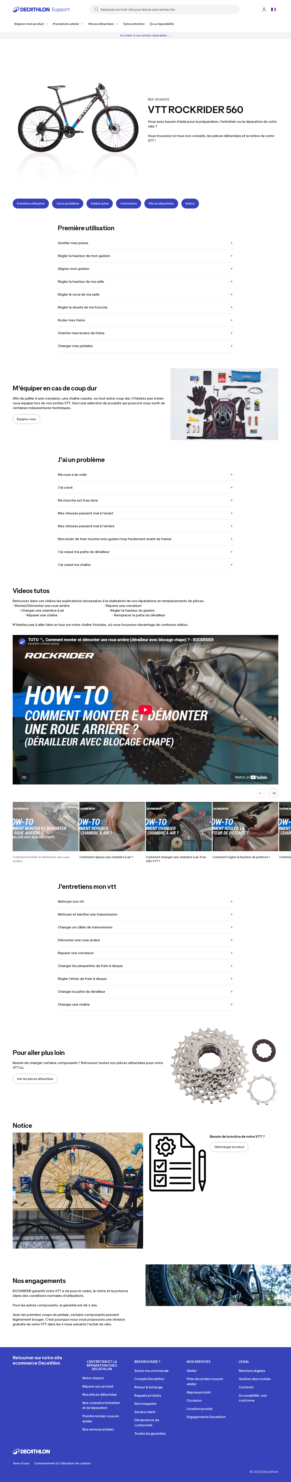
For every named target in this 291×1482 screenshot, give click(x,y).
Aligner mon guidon (73, 269)
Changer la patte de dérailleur (81, 992)
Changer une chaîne (74, 1004)
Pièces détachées (161, 203)
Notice (190, 203)
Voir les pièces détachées (35, 1078)
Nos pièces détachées (99, 1394)
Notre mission (93, 1378)
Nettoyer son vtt (71, 901)
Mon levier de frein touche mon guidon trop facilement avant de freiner (115, 539)
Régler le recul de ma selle (78, 294)
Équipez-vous (26, 419)
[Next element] (273, 793)
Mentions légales (252, 1371)
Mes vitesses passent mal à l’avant (85, 513)
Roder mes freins (71, 320)
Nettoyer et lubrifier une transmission (87, 914)
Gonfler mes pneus (73, 243)
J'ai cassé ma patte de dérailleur (83, 552)
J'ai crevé (65, 487)
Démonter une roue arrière (79, 940)
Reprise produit (199, 1392)
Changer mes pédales (75, 346)
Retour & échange (148, 1387)
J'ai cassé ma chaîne (74, 565)
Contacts (246, 1387)
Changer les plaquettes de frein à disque (90, 966)
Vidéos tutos (100, 203)
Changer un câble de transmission (85, 927)
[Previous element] (261, 793)
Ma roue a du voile (72, 475)
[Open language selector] (273, 9)
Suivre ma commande (151, 1371)
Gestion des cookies (255, 1379)
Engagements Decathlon (206, 1417)
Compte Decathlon (149, 1379)
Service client (144, 1412)
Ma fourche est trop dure (78, 500)
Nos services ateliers (98, 1429)
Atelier (192, 1371)
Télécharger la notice (229, 1147)
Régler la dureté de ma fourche (82, 307)
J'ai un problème (67, 203)
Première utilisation (31, 203)
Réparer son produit (97, 1386)
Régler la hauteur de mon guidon (84, 256)
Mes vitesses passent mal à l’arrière (86, 526)
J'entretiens (128, 203)
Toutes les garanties (150, 1433)
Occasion (194, 1400)
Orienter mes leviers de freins (81, 333)
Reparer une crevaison (76, 953)
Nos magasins (145, 1404)
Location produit (200, 1409)
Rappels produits (147, 1395)
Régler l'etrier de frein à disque (82, 979)
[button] (46, 832)
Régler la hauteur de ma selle (81, 282)
